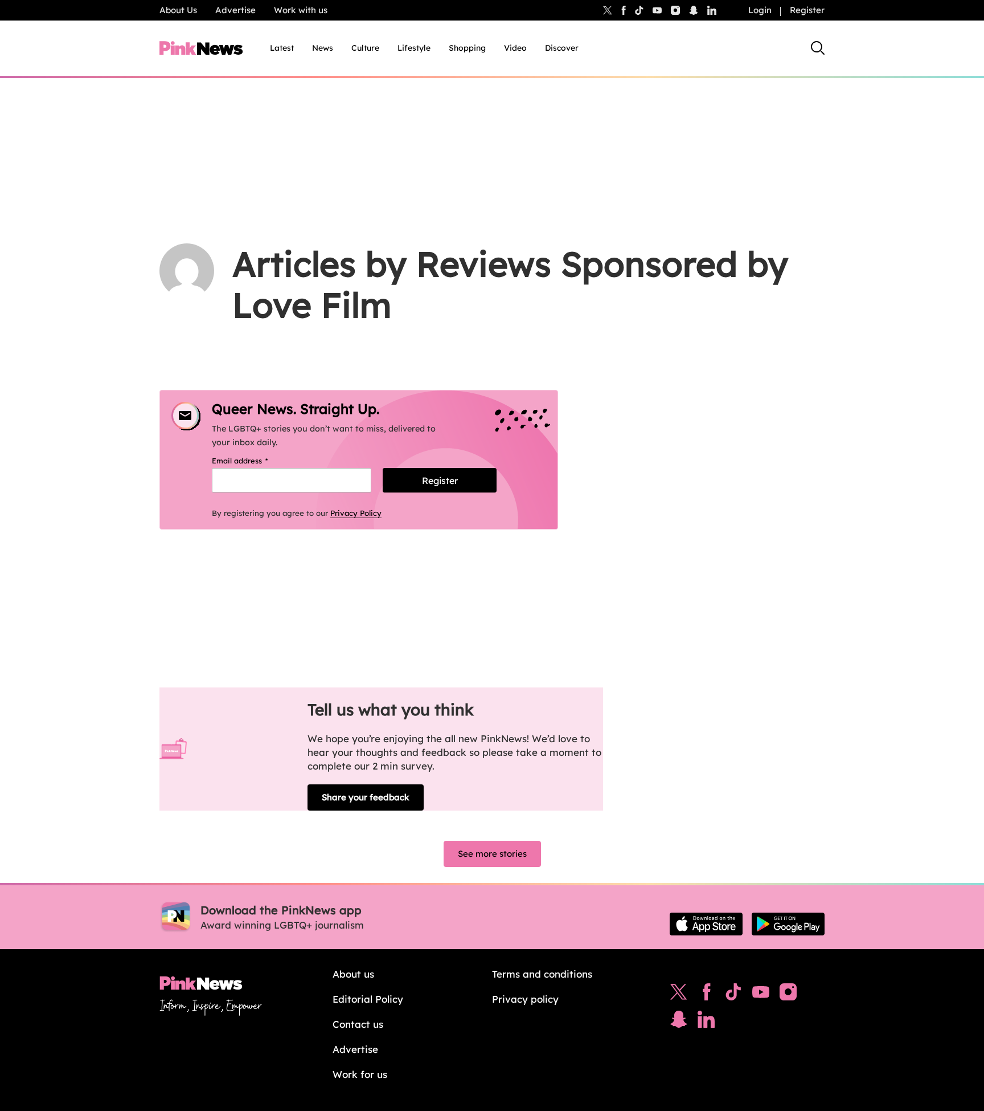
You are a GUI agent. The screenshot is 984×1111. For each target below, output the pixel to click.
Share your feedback (365, 797)
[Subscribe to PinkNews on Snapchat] (679, 1022)
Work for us (360, 1074)
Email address (254, 460)
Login (760, 10)
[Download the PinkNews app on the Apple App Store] (706, 924)
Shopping (467, 48)
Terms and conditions (542, 974)
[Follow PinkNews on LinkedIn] (712, 10)
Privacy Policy (356, 513)
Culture (365, 48)
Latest (282, 48)
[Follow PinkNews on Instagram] (788, 994)
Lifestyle (413, 48)
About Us (178, 10)
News (322, 48)
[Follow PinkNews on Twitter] (679, 994)
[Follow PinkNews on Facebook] (706, 994)
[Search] (818, 48)
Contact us (358, 1024)
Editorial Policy (368, 999)
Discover (562, 48)
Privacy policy (525, 999)
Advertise (235, 10)
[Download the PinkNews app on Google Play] (788, 924)
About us (353, 974)
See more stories (492, 853)
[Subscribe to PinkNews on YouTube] (761, 994)
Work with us (300, 10)
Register (807, 10)
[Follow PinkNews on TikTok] (733, 994)
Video (515, 48)
